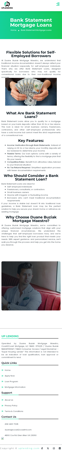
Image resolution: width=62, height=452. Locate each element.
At (3, 225)
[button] (58, 4)
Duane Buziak (11, 60)
